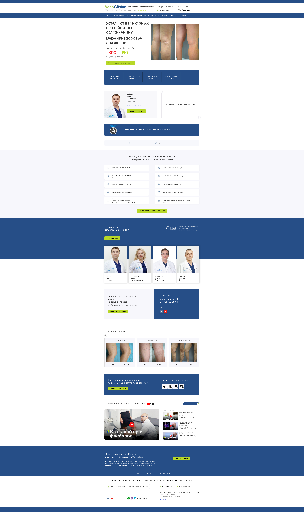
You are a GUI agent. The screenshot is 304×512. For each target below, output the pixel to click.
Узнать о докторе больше (134, 105)
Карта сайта (163, 499)
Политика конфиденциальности (170, 503)
